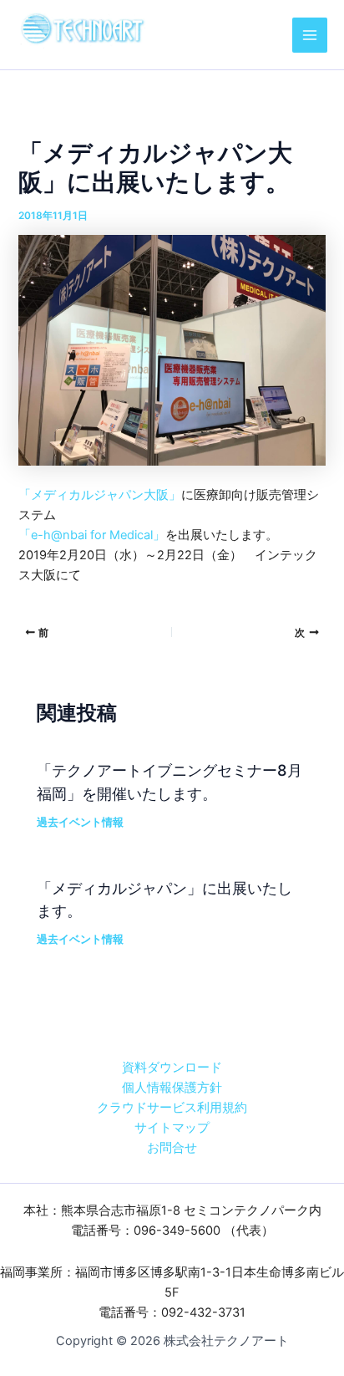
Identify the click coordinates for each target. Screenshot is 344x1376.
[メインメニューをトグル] (309, 35)
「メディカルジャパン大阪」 (99, 494)
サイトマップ (172, 1127)
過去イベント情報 (80, 822)
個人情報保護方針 (172, 1087)
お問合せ (172, 1147)
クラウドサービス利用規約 (172, 1107)
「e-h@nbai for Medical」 (91, 535)
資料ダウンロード (172, 1067)
